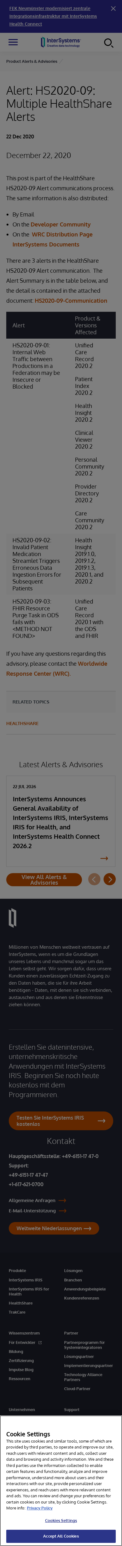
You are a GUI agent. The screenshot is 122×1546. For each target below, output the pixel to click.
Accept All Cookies (61, 1536)
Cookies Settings (61, 1520)
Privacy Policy (40, 1507)
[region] (61, 1480)
